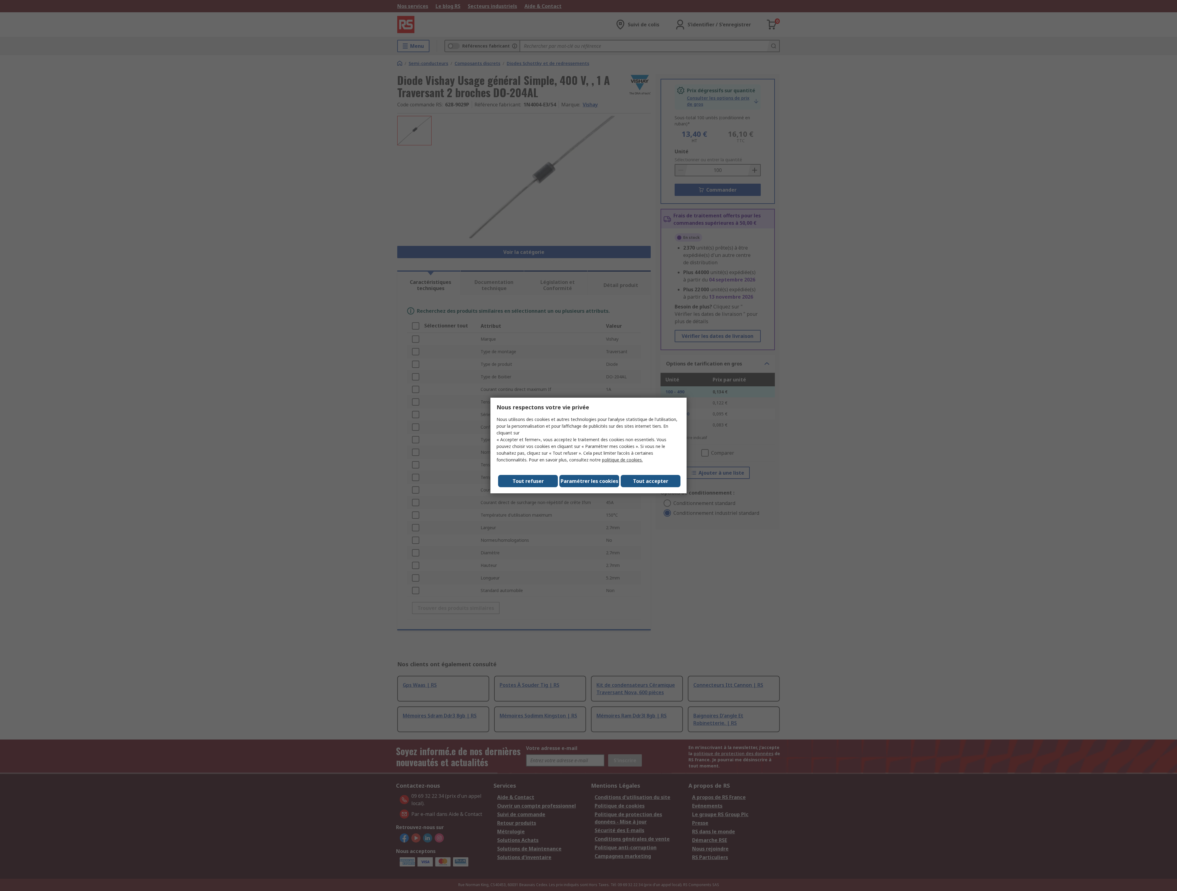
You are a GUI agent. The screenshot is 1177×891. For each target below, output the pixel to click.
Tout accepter (650, 481)
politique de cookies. (622, 460)
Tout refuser (528, 481)
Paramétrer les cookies (589, 481)
